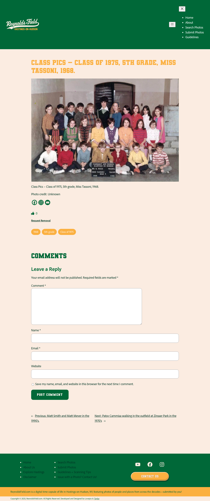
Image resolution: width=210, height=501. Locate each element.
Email (35, 348)
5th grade (49, 231)
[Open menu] (172, 24)
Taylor (96, 498)
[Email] (47, 202)
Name (36, 330)
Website (36, 366)
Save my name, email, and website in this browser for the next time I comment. (84, 384)
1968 (35, 231)
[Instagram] (41, 202)
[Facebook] (34, 202)
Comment (38, 286)
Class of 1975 (67, 231)
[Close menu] (182, 9)
